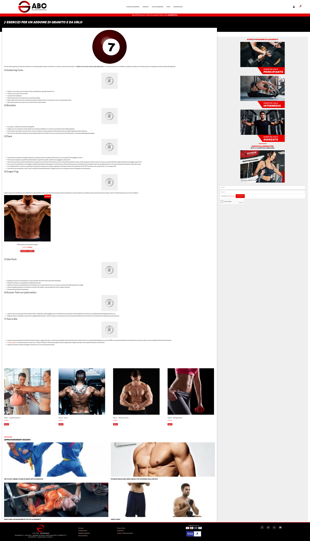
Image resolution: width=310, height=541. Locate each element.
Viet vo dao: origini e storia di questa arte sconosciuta (23, 479)
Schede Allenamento (133, 6)
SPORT (168, 6)
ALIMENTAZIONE (178, 6)
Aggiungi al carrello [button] (27, 251)
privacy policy (231, 196)
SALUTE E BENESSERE (157, 6)
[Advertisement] (109, 357)
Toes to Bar (12, 342)
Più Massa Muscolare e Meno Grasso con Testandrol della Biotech (134, 479)
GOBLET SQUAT (115, 519)
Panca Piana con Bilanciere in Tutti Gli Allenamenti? (22, 519)
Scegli (6, 424)
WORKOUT (146, 6)
